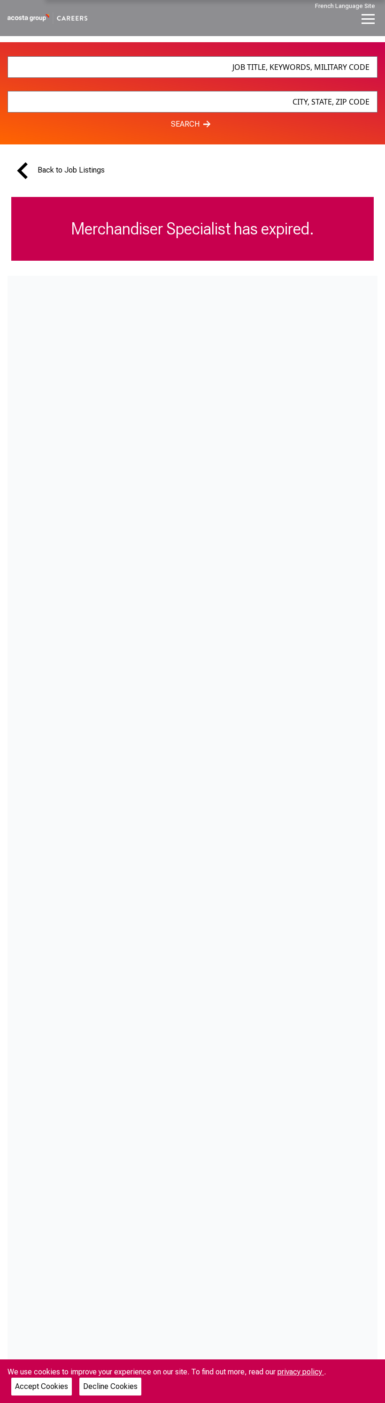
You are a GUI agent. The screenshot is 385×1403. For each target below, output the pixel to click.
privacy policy (300, 1371)
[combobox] (192, 67)
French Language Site (345, 5)
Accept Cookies (41, 1386)
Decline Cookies (110, 1386)
